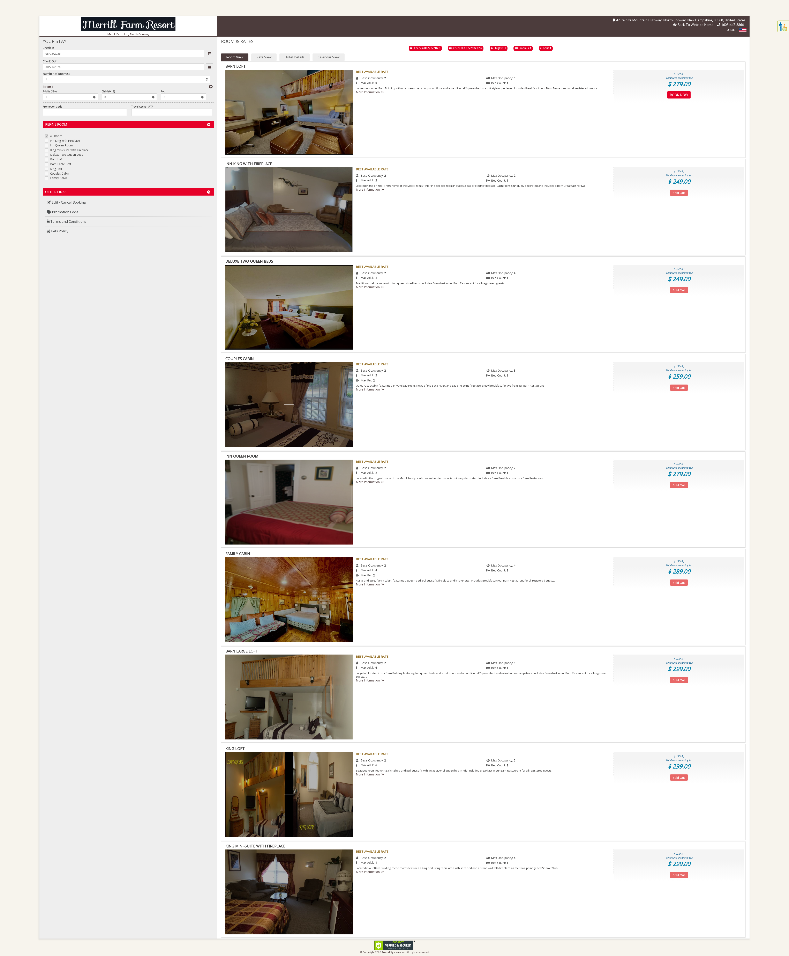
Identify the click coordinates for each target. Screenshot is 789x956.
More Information (368, 92)
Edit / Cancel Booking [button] (68, 202)
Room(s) (524, 48)
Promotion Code (52, 106)
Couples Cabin (59, 173)
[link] (394, 945)
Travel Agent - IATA (142, 106)
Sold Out (679, 193)
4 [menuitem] (514, 273)
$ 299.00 (679, 669)
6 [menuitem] (514, 78)
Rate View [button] (263, 57)
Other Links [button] (56, 192)
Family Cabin (58, 178)
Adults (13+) (50, 91)
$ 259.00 (679, 376)
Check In (48, 48)
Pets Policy (59, 231)
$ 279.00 (679, 84)
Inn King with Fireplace (65, 141)
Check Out (50, 61)
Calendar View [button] (328, 57)
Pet (163, 91)
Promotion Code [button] (64, 212)
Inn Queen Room (61, 145)
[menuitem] (128, 202)
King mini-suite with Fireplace (69, 150)
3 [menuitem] (514, 370)
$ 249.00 (679, 181)
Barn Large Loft (60, 164)
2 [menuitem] (385, 78)
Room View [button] (234, 57)
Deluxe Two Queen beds (66, 154)
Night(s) (499, 48)
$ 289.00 (679, 571)
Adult (546, 48)
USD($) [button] (731, 30)
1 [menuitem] (507, 83)
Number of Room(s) (56, 74)
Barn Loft (56, 159)
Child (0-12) (108, 91)
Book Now (679, 95)
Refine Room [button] (56, 124)
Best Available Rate (372, 71)
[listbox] (126, 79)
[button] (128, 24)
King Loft (56, 169)
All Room (56, 136)
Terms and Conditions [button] (68, 221)
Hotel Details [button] (295, 57)
